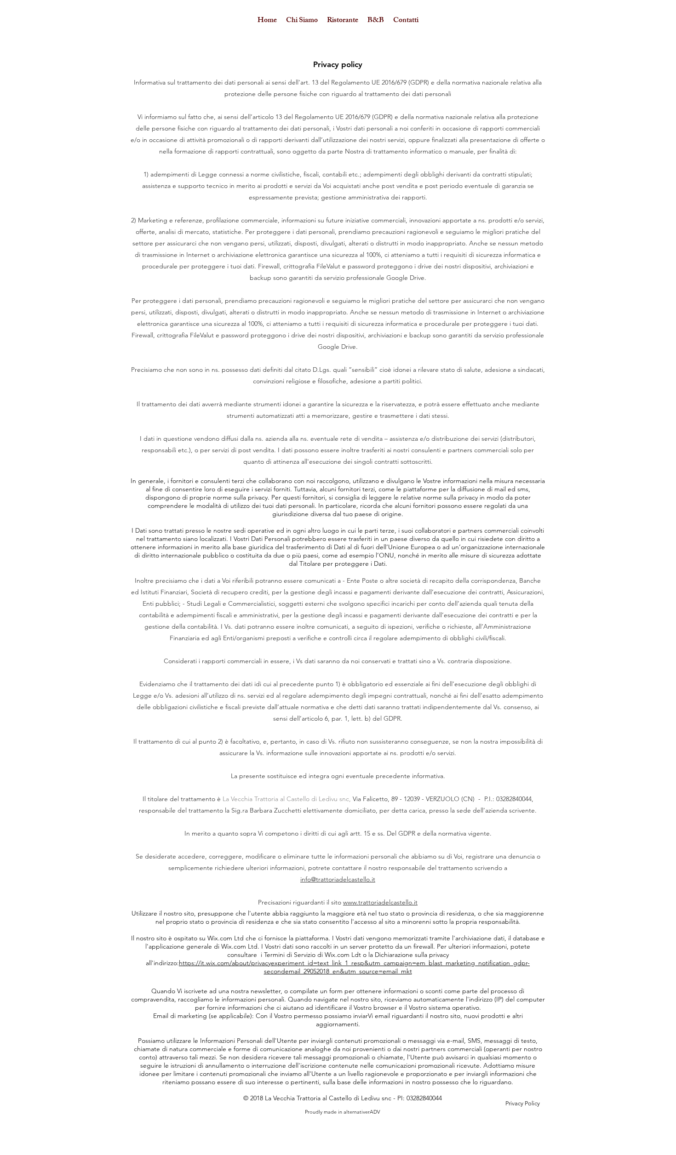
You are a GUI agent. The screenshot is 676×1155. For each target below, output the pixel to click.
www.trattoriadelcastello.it (380, 902)
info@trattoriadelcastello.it (337, 879)
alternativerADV (362, 1112)
